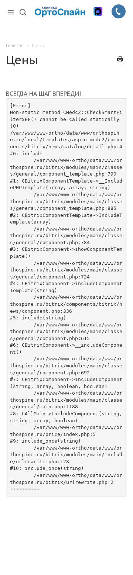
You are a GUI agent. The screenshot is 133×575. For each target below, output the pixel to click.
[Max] (97, 11)
